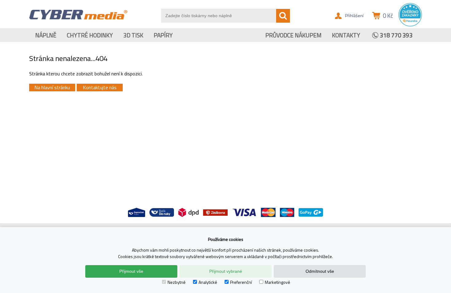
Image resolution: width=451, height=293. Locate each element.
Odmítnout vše (320, 271)
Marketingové (277, 282)
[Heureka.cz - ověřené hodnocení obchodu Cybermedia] (410, 24)
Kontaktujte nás (100, 87)
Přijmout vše (131, 271)
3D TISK (133, 35)
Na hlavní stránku (52, 87)
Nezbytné (177, 282)
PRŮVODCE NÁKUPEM (293, 35)
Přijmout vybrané (225, 271)
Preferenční (241, 282)
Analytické (208, 282)
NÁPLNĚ (45, 35)
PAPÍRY (163, 35)
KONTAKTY (346, 35)
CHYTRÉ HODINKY (90, 35)
